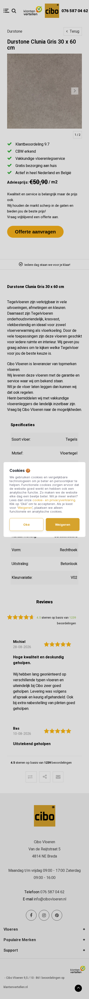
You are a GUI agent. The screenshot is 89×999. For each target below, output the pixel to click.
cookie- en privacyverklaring (54, 500)
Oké (26, 524)
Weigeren (25, 508)
